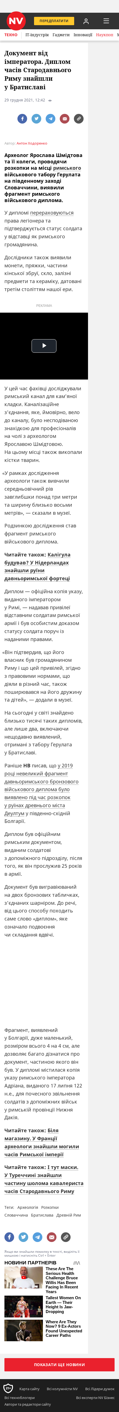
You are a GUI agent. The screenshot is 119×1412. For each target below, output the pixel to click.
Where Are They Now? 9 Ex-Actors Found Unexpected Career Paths (64, 1329)
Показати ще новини (59, 1364)
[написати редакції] (64, 119)
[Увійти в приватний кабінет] (86, 21)
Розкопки (50, 1207)
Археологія (27, 1207)
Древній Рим (68, 1215)
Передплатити (54, 21)
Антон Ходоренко (32, 143)
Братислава (42, 1215)
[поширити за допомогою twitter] (36, 119)
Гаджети (61, 34)
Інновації (83, 34)
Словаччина (16, 1215)
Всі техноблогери (19, 1397)
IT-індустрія (37, 34)
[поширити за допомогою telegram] (50, 119)
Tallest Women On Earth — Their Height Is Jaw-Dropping (63, 1305)
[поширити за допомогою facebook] (22, 119)
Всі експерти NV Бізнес (95, 1397)
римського (67, 167)
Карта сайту (29, 1388)
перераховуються (52, 212)
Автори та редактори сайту (27, 1404)
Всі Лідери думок (100, 1388)
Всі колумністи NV (62, 1388)
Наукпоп (104, 34)
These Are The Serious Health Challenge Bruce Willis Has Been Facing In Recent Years (62, 1280)
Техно (10, 34)
